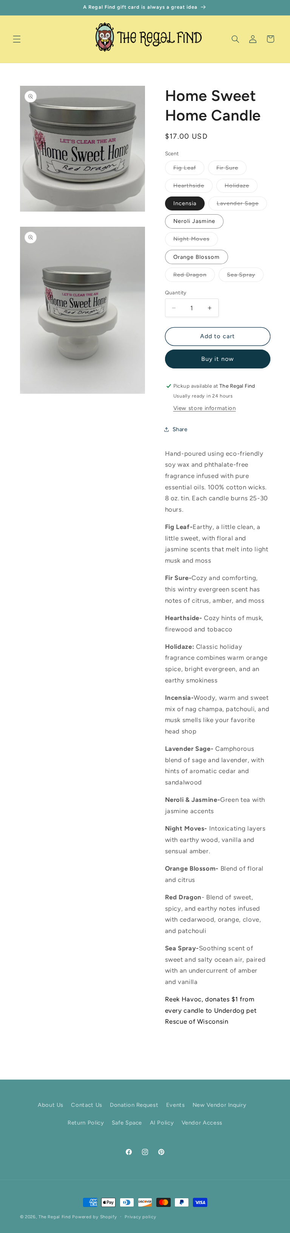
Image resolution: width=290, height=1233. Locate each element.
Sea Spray (245, 276)
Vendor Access (202, 1122)
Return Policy (86, 1122)
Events (175, 1105)
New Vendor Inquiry (219, 1105)
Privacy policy (140, 1216)
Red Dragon (194, 276)
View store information (204, 408)
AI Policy (162, 1122)
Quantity (176, 292)
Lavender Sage (242, 205)
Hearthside (193, 187)
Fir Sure (231, 169)
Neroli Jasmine (194, 221)
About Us (50, 1105)
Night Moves (195, 240)
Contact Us (86, 1105)
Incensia (184, 203)
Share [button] (180, 429)
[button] (16, 39)
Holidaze (241, 187)
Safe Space (127, 1122)
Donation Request (134, 1105)
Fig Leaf (188, 169)
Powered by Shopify (94, 1216)
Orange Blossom (196, 257)
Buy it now (217, 358)
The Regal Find (55, 1216)
